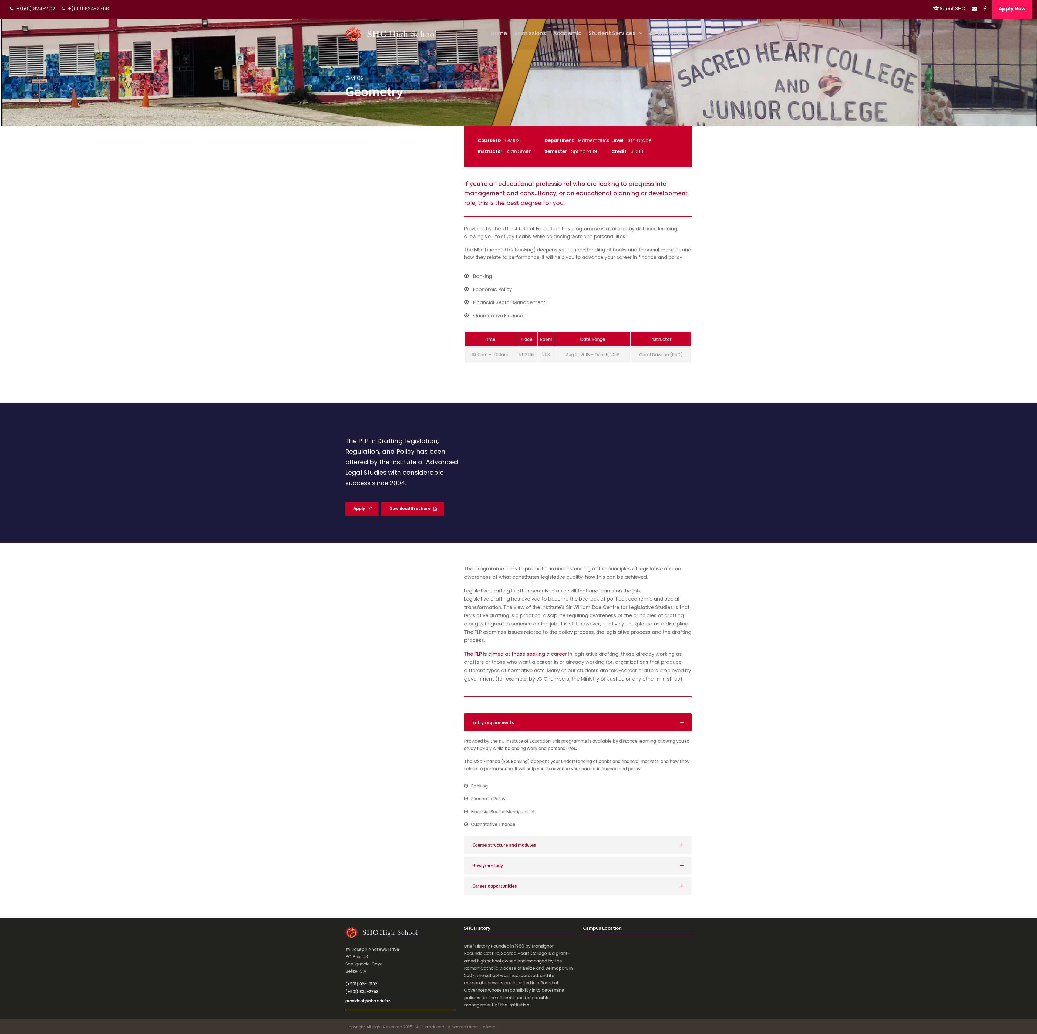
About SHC (952, 8)
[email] (974, 8)
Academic (567, 33)
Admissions (530, 33)
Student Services (611, 33)
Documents (674, 33)
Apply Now (1012, 8)
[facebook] (985, 8)
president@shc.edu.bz (367, 1000)
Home (499, 33)
